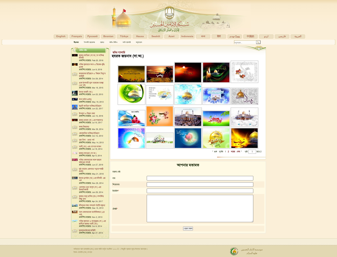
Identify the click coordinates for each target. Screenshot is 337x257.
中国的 (250, 36)
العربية (298, 36)
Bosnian (108, 36)
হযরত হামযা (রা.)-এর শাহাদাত (91, 120)
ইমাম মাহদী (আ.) (86, 92)
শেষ (238, 151)
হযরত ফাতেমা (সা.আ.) (88, 153)
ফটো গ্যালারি (127, 42)
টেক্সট (115, 208)
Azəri (171, 36)
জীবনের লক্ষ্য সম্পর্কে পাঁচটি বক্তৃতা (92, 205)
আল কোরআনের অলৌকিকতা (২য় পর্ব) (91, 213)
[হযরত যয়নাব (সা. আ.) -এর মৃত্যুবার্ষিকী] (216, 82)
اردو (266, 36)
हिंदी (219, 36)
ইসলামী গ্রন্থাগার (89, 42)
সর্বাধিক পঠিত (83, 50)
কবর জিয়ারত (84, 126)
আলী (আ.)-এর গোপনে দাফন (90, 146)
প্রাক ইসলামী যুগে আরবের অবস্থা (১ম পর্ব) (91, 84)
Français (77, 36)
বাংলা (203, 36)
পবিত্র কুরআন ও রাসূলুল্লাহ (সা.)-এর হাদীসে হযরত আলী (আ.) (92, 222)
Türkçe (124, 36)
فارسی (282, 36)
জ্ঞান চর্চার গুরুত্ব (85, 99)
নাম (114, 178)
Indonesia (187, 36)
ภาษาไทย (235, 36)
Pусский (92, 36)
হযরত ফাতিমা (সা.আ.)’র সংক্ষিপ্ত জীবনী (91, 56)
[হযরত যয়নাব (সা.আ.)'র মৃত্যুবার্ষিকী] (244, 148)
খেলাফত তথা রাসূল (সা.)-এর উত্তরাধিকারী (90, 188)
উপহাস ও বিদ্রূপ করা (87, 113)
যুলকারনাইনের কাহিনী (87, 230)
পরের (233, 151)
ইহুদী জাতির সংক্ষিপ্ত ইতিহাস (90, 106)
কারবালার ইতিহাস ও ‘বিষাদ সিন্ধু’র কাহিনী (92, 74)
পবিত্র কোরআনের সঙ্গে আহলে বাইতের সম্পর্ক (90, 161)
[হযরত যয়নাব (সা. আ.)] (132, 82)
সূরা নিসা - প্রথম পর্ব (86, 139)
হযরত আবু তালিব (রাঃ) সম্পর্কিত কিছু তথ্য (91, 197)
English (60, 36)
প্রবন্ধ (102, 42)
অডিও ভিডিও (113, 42)
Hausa (140, 36)
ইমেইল (115, 190)
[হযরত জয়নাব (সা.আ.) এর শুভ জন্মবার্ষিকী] (244, 82)
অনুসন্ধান (139, 42)
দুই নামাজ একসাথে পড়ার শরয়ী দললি (91, 170)
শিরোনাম (116, 184)
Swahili (155, 36)
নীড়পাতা (76, 42)
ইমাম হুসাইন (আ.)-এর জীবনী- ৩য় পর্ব (92, 179)
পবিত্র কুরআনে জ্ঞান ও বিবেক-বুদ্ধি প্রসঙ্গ (92, 65)
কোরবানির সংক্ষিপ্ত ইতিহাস (89, 133)
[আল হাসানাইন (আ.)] (168, 20)
